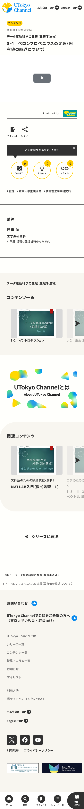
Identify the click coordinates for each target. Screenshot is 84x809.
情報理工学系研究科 (19, 30)
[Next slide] (77, 323)
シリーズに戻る (45, 536)
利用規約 (13, 750)
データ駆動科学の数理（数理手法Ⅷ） (32, 36)
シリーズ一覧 (15, 644)
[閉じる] (74, 148)
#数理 (10, 191)
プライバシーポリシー (38, 750)
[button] (19, 170)
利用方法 (13, 690)
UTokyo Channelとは (21, 636)
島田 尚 (13, 229)
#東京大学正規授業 (29, 191)
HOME (7, 575)
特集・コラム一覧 (18, 660)
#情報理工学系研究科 (57, 191)
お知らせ (13, 669)
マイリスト (14, 677)
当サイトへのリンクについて (26, 699)
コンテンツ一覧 (17, 652)
